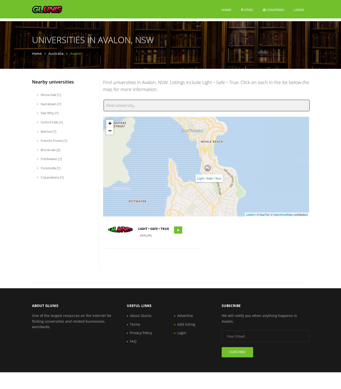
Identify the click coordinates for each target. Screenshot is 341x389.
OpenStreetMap (283, 214)
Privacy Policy (141, 332)
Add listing (186, 324)
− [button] (110, 131)
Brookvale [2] (50, 150)
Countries (275, 9)
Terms (135, 324)
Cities (248, 9)
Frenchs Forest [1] (53, 140)
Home (226, 9)
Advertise (185, 315)
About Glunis (141, 315)
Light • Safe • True (209, 178)
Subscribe (237, 352)
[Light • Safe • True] (208, 168)
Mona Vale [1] (50, 95)
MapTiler (264, 214)
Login (299, 9)
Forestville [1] (50, 168)
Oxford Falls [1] (51, 122)
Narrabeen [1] (50, 104)
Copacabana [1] (52, 177)
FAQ (133, 341)
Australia (55, 53)
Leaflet (250, 214)
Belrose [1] (48, 131)
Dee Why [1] (49, 113)
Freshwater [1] (51, 159)
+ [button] (110, 123)
